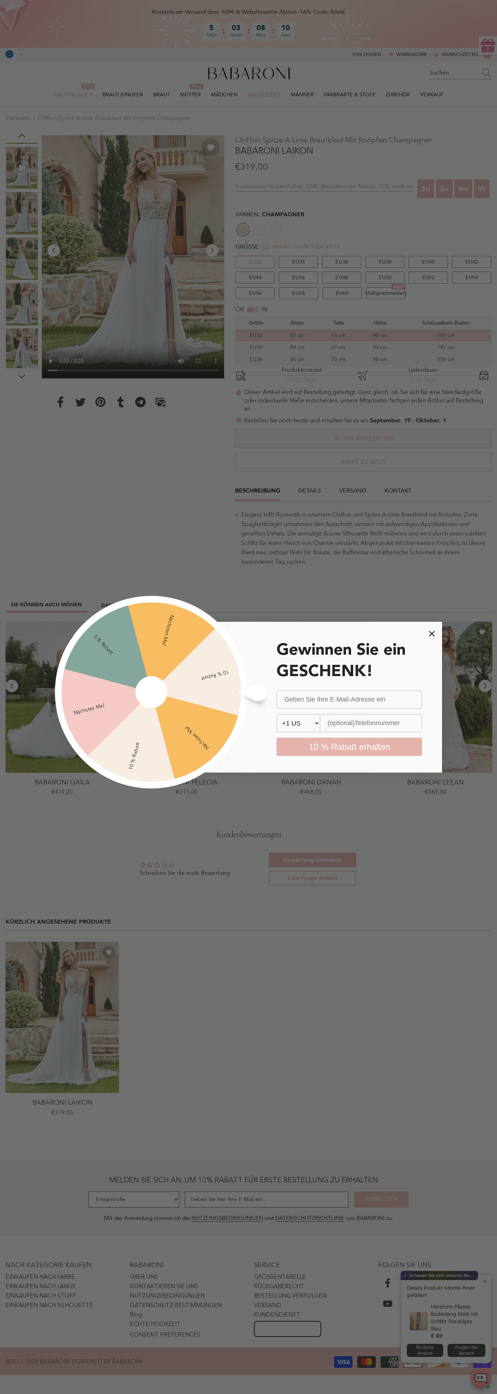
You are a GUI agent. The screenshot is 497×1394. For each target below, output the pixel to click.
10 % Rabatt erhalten (349, 746)
